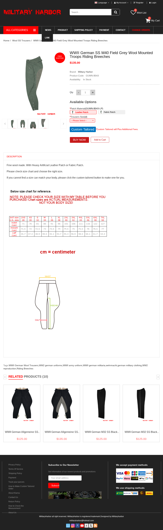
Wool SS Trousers (21, 40)
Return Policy (14, 501)
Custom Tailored (82, 129)
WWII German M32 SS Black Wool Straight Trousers (101, 433)
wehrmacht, (112, 365)
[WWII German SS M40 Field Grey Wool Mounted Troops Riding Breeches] (12, 124)
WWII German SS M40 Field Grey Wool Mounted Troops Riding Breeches (70, 40)
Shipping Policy (15, 473)
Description (14, 156)
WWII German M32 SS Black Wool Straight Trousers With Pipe (141, 433)
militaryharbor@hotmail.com (81, 520)
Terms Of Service (15, 469)
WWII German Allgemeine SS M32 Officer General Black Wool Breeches (21, 433)
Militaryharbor (118, 516)
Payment (12, 478)
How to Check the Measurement (16, 507)
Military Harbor (85, 72)
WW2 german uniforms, (51, 365)
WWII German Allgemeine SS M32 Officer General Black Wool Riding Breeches (61, 433)
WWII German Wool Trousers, (24, 365)
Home (6, 40)
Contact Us (13, 497)
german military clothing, (130, 365)
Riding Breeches (25, 368)
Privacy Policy (14, 465)
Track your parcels (16, 482)
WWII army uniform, (73, 365)
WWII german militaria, (94, 365)
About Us (12, 512)
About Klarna (14, 493)
